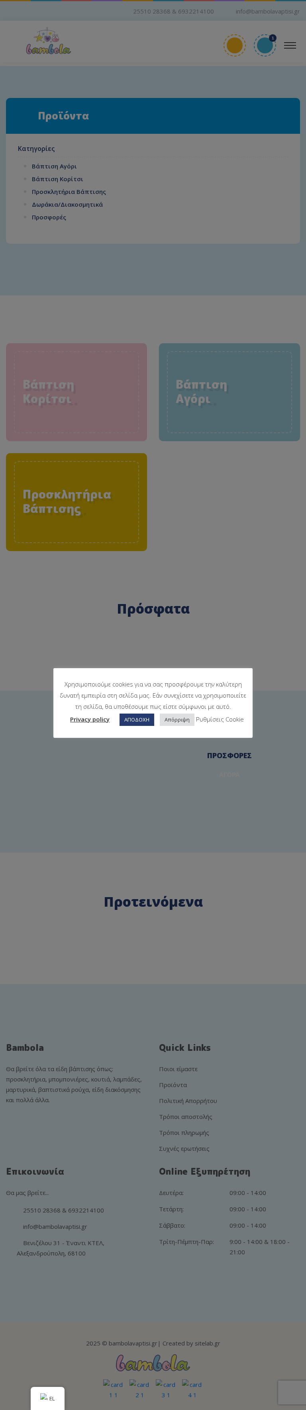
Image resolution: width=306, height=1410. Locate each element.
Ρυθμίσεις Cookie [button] (220, 719)
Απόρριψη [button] (177, 719)
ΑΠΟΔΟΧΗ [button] (136, 719)
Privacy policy (90, 719)
